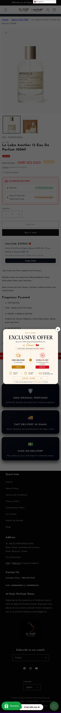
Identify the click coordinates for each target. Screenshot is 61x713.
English (40, 2)
